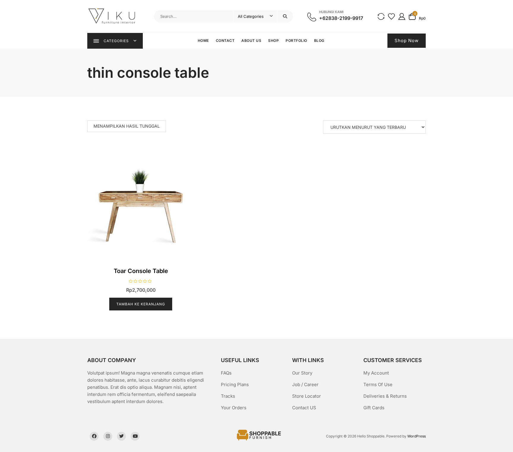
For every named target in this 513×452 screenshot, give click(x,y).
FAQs (226, 373)
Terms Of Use (377, 384)
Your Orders (233, 407)
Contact (225, 40)
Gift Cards (373, 407)
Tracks (228, 396)
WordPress (416, 436)
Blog (319, 40)
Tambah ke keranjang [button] (140, 304)
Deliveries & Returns (385, 396)
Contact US (304, 407)
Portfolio (296, 40)
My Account (376, 373)
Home (203, 40)
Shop (273, 40)
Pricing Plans (235, 384)
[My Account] (402, 16)
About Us (251, 40)
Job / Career (305, 384)
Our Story (302, 373)
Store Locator (306, 396)
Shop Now (407, 40)
